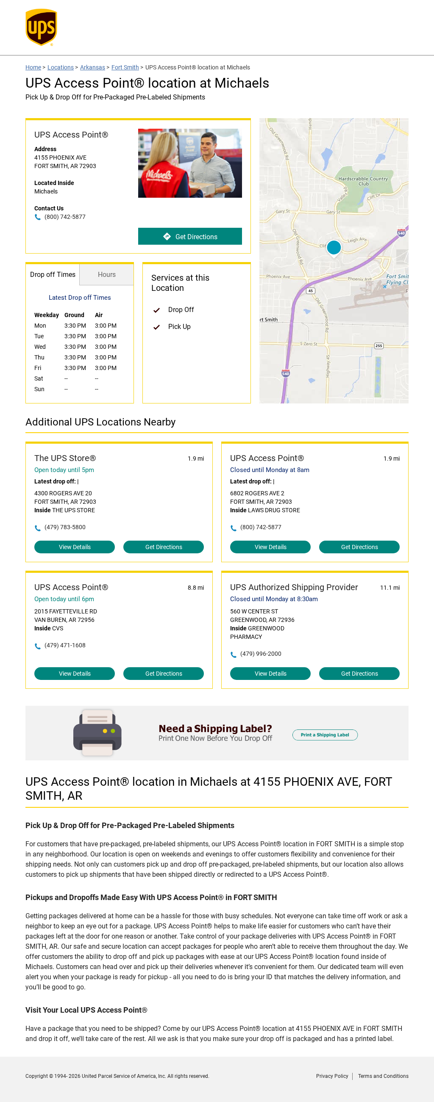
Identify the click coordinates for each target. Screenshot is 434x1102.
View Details (75, 547)
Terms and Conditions (383, 1076)
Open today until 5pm (64, 470)
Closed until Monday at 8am (269, 470)
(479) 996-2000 (260, 653)
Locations (60, 67)
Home (33, 67)
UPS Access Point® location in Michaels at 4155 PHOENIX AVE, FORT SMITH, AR (208, 789)
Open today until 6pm (64, 599)
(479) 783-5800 (65, 527)
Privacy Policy (332, 1076)
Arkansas (92, 67)
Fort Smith (125, 67)
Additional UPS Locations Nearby (100, 422)
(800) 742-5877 (65, 216)
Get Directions (196, 237)
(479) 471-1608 (65, 645)
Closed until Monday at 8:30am (274, 599)
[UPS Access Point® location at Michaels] (217, 758)
